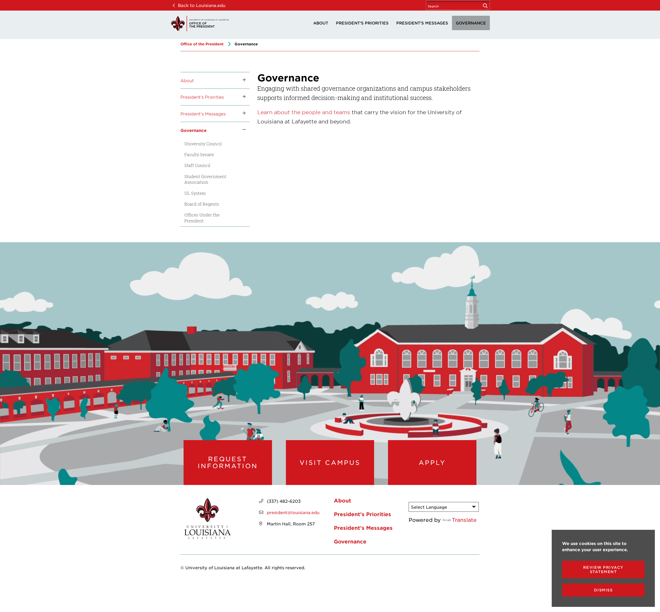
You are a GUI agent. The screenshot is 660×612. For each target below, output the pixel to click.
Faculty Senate (199, 154)
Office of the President (202, 44)
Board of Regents (201, 204)
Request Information (228, 462)
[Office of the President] (199, 23)
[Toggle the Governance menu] (242, 130)
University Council (203, 143)
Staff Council (197, 165)
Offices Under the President (202, 217)
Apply (432, 462)
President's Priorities (362, 22)
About (320, 22)
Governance (471, 22)
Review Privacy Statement (603, 569)
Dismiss (603, 590)
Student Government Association (205, 179)
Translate (464, 520)
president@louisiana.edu (293, 512)
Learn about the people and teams (303, 112)
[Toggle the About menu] (242, 80)
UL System (195, 193)
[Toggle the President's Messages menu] (242, 114)
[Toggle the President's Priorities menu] (242, 97)
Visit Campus (330, 462)
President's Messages (422, 22)
